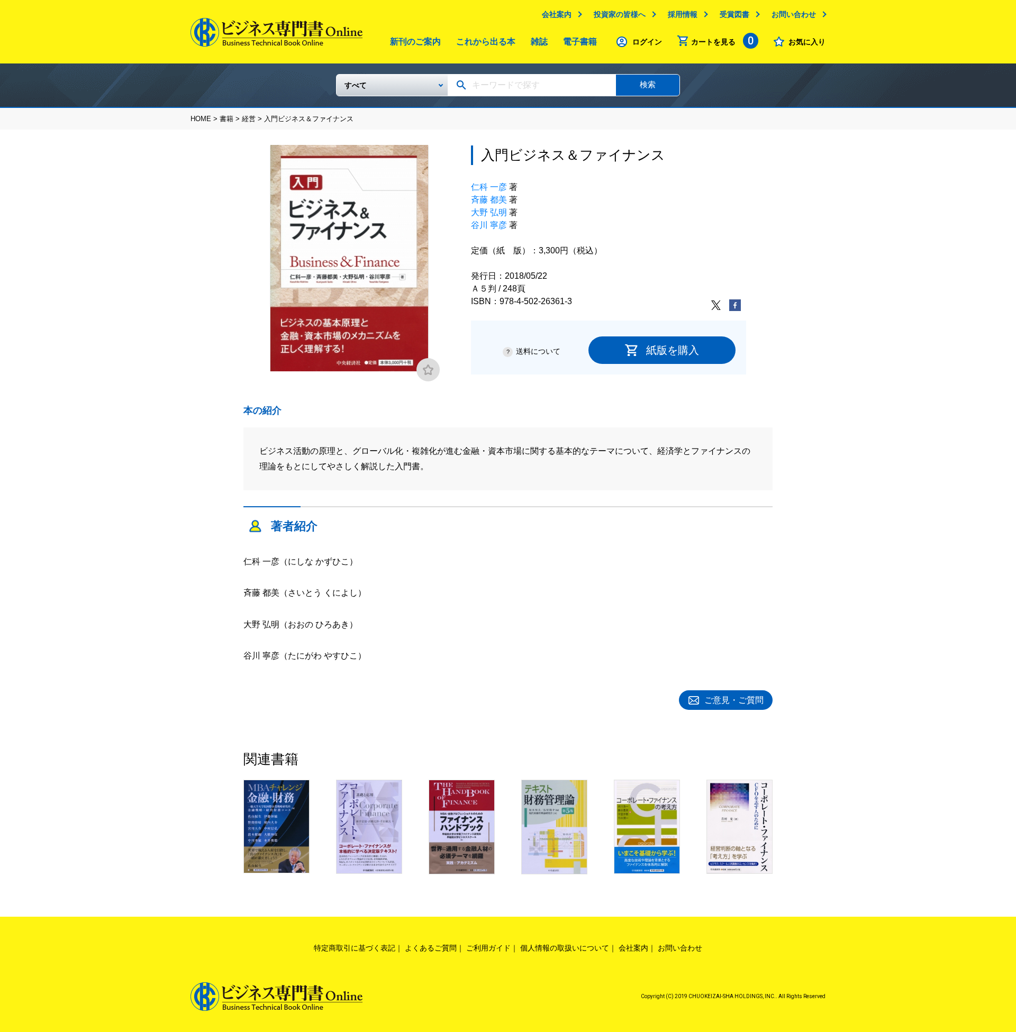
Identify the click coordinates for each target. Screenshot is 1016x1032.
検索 (648, 84)
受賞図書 (734, 14)
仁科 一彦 (489, 186)
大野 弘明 (489, 212)
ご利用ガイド (488, 948)
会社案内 (557, 14)
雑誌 (539, 41)
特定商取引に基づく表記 (354, 948)
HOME (200, 119)
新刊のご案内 (415, 41)
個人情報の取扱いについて (564, 948)
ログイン (647, 42)
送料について (538, 351)
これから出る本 (485, 41)
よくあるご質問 (431, 948)
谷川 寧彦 (489, 225)
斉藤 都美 (489, 199)
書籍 (226, 119)
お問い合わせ (794, 14)
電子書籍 (580, 41)
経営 (249, 119)
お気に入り (807, 42)
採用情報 (682, 14)
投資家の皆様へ (620, 14)
